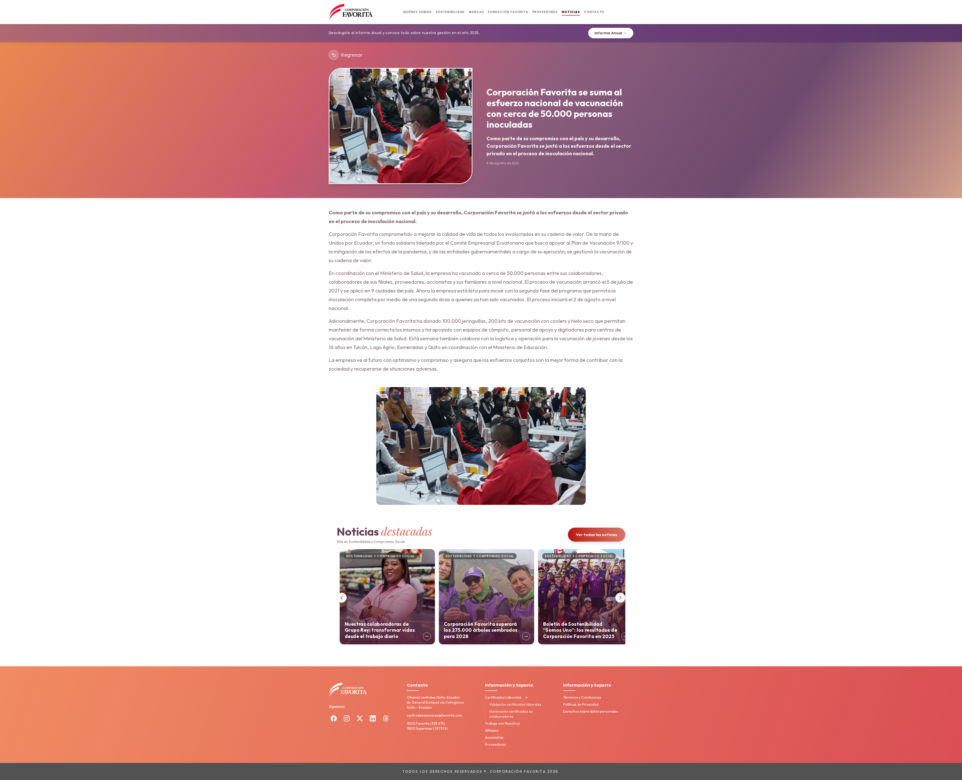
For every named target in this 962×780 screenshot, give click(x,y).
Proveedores (545, 12)
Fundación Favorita (508, 12)
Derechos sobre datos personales (590, 711)
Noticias (571, 12)
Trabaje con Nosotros (502, 723)
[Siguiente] (620, 598)
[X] (360, 718)
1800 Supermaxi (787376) (427, 728)
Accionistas (494, 737)
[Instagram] (347, 718)
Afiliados (492, 730)
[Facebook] (334, 718)
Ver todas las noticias (596, 534)
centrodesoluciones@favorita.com (434, 715)
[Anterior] (342, 598)
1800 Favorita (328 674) (426, 723)
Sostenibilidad (450, 12)
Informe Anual (608, 33)
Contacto (594, 12)
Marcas (476, 12)
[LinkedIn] (373, 718)
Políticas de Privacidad (580, 704)
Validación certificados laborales (515, 704)
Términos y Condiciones (582, 697)
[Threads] (386, 718)
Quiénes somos (417, 12)
